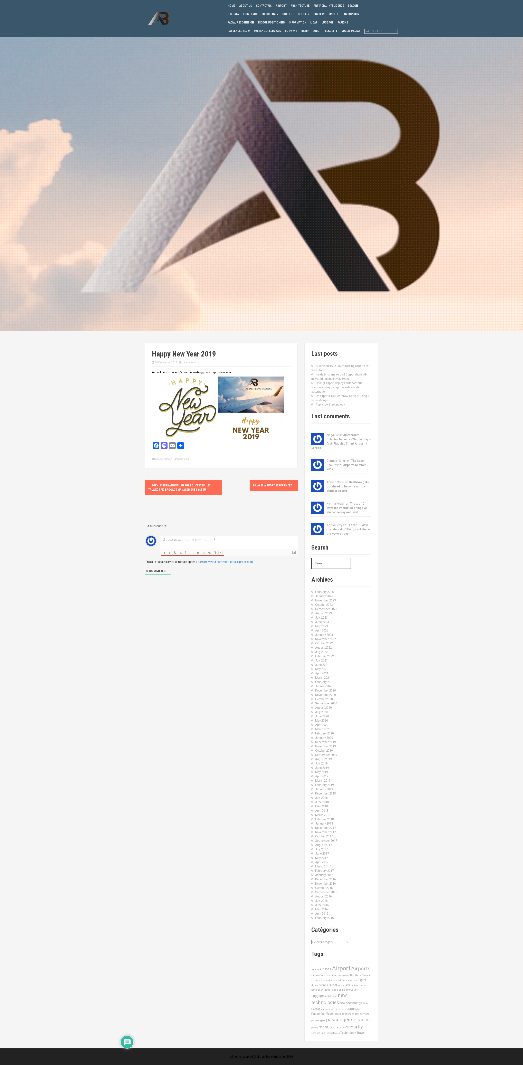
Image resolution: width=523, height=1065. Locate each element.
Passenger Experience (326, 1014)
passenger (353, 1009)
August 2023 (323, 613)
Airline (315, 969)
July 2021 (321, 660)
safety (342, 1027)
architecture (334, 975)
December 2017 (325, 827)
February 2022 (324, 656)
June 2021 (322, 664)
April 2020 (321, 724)
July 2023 (321, 617)
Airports (360, 969)
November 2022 (325, 639)
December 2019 (325, 742)
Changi (366, 975)
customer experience (323, 980)
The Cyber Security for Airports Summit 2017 (346, 465)
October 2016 (324, 888)
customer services (346, 980)
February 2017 (324, 870)
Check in (303, 14)
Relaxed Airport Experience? (274, 485)
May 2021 (321, 669)
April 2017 (321, 862)
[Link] (209, 552)
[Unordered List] (192, 552)
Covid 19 (318, 14)
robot (323, 1027)
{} (214, 552)
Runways (291, 30)
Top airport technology (330, 404)
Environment (352, 14)
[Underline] (175, 552)
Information (297, 22)
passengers (318, 1020)
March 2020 (323, 729)
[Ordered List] (187, 552)
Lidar (313, 22)
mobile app (330, 996)
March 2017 (323, 866)
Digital (361, 980)
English (375, 31)
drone (314, 985)
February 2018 (324, 819)
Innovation (352, 989)
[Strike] (181, 552)
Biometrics (250, 14)
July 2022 (321, 652)
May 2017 (321, 857)
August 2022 (323, 647)
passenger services (348, 1020)
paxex (314, 1027)
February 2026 (324, 591)
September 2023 (326, 609)
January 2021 (324, 686)
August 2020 (323, 707)
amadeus (316, 975)
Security (331, 30)
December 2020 (325, 690)
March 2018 (323, 815)
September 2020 (326, 703)
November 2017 (325, 832)
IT (360, 989)
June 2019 (322, 767)
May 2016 (321, 909)
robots (333, 1027)
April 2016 (321, 913)
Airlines (325, 969)
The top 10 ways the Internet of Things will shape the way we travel (347, 508)
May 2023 (321, 626)
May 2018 (321, 806)
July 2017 (321, 849)
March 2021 (323, 677)
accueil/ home (163, 458)
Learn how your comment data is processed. (224, 561)
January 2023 (324, 634)
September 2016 (326, 892)
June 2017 (322, 853)
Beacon (353, 5)
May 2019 (321, 772)
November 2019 (325, 746)
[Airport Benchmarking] (158, 18)
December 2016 (325, 879)
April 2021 (321, 673)
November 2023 (325, 600)
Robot (317, 30)
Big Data (233, 14)
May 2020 (321, 720)
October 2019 (324, 750)
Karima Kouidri (190, 362)
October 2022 (324, 643)
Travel (360, 1033)
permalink (183, 458)
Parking (342, 22)
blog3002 (333, 435)
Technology (348, 1033)
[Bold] (164, 552)
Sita (323, 1032)
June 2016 (322, 905)
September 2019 (326, 755)
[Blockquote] (198, 552)
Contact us (264, 5)
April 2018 (321, 810)
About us (245, 5)
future (340, 985)
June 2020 (322, 716)
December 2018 (325, 793)
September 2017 (326, 840)
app (323, 975)
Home (231, 5)
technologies (333, 1032)
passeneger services (332, 1009)
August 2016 (323, 896)
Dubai (333, 985)
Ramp (304, 30)
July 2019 (321, 763)
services (315, 1032)
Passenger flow (239, 30)
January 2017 (324, 875)
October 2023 (324, 604)
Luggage (327, 22)
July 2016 (321, 900)
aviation (346, 975)
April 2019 (321, 776)
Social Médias (350, 30)
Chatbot (288, 14)
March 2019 (323, 780)
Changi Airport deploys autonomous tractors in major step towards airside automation (336, 387)
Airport (281, 5)
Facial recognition (241, 22)
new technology (351, 1003)
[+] (220, 552)
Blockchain (270, 14)
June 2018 (322, 802)
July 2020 (321, 712)
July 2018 (321, 797)
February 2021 (324, 682)
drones (323, 985)
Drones (334, 14)
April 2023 (321, 630)
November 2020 (325, 694)
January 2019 (324, 789)
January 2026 (324, 596)
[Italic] (169, 552)
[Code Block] (204, 552)
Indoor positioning (271, 22)
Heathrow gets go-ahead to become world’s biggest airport (348, 486)
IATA (347, 985)
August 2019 (323, 759)
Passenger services (267, 30)
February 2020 (324, 733)
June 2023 (322, 622)
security (354, 1027)
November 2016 (325, 883)
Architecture (300, 5)
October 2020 (324, 699)
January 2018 (324, 823)
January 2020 (324, 737)
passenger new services (356, 1013)
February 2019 (324, 785)
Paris (365, 1003)
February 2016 (324, 918)
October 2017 (324, 836)
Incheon (355, 985)
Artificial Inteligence (329, 5)
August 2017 (323, 845)
